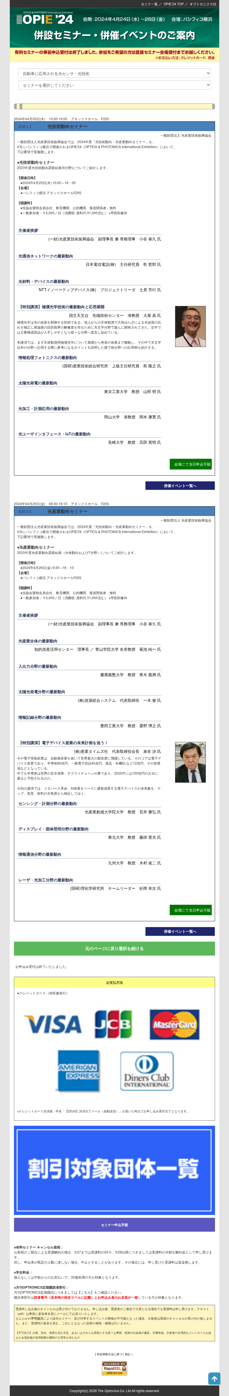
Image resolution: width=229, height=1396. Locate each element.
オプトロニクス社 (203, 3)
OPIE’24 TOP (174, 3)
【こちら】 (85, 1292)
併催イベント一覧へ (180, 485)
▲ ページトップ (214, 1378)
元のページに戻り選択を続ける (114, 948)
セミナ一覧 (149, 3)
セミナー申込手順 (114, 1224)
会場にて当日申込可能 (192, 464)
